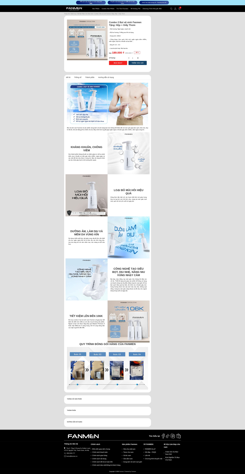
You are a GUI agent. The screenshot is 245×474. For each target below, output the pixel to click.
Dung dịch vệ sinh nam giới (132, 462)
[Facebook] (163, 436)
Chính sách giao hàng (99, 455)
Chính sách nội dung (99, 459)
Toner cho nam (128, 452)
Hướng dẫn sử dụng (106, 77)
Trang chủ (67, 13)
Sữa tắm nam (128, 459)
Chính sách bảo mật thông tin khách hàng (106, 465)
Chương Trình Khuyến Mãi (152, 8)
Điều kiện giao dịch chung (101, 449)
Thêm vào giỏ (138, 63)
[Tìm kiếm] (171, 9)
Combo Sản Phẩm (108, 8)
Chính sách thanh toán (100, 452)
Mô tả (68, 77)
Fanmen (121, 471)
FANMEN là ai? (150, 449)
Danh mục (73, 13)
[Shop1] (83, 436)
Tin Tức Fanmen (122, 8)
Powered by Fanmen (130, 471)
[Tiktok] (167, 436)
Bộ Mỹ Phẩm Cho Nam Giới (85, 13)
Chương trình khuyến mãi (153, 459)
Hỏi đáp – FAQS (150, 452)
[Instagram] (172, 436)
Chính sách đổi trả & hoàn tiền (102, 462)
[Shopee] (178, 436)
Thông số (77, 77)
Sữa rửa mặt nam (129, 449)
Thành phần (89, 77)
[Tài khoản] (175, 9)
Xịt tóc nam (127, 455)
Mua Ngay (118, 63)
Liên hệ (147, 455)
